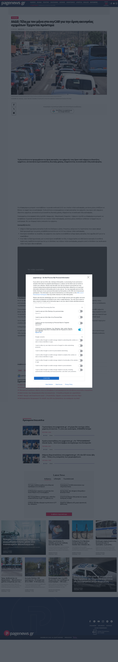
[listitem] (59, 307)
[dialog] (59, 331)
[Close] (89, 277)
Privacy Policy (69, 384)
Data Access (59, 384)
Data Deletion (49, 384)
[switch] (80, 311)
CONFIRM (46, 378)
